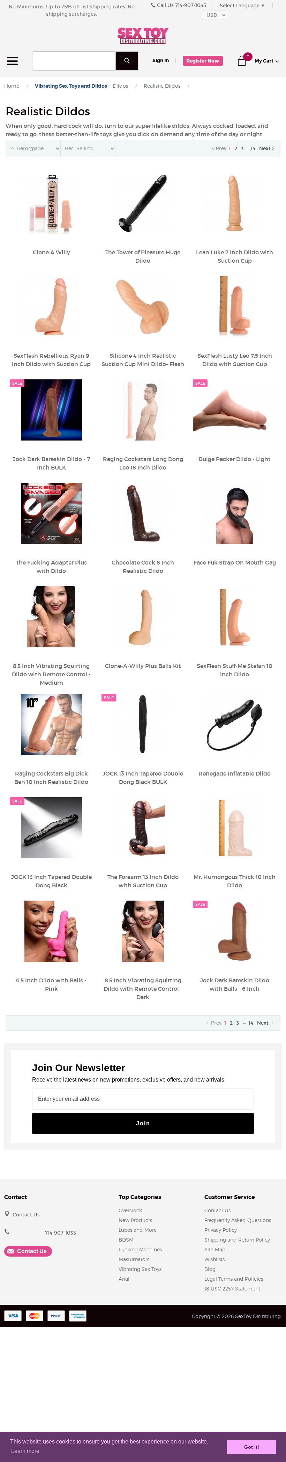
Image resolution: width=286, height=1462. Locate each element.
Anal (124, 1279)
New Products (135, 1220)
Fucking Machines (140, 1249)
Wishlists (214, 1259)
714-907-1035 (190, 5)
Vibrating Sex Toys (140, 1269)
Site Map (214, 1249)
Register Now (202, 61)
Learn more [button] (25, 1451)
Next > (266, 148)
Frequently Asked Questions (237, 1220)
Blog (210, 1269)
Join (143, 1123)
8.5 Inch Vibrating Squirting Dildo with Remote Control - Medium (51, 674)
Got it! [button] (251, 1447)
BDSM (126, 1240)
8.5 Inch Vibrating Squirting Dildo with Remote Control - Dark (143, 989)
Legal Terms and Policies (233, 1279)
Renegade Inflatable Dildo (234, 773)
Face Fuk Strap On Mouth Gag (235, 562)
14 (253, 148)
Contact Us (26, 1215)
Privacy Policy (220, 1230)
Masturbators (134, 1259)
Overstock (130, 1210)
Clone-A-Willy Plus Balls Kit (143, 665)
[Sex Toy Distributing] (143, 35)
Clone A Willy (51, 252)
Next (263, 1023)
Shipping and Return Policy (237, 1240)
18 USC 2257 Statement (232, 1289)
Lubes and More (138, 1230)
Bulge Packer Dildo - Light (235, 459)
